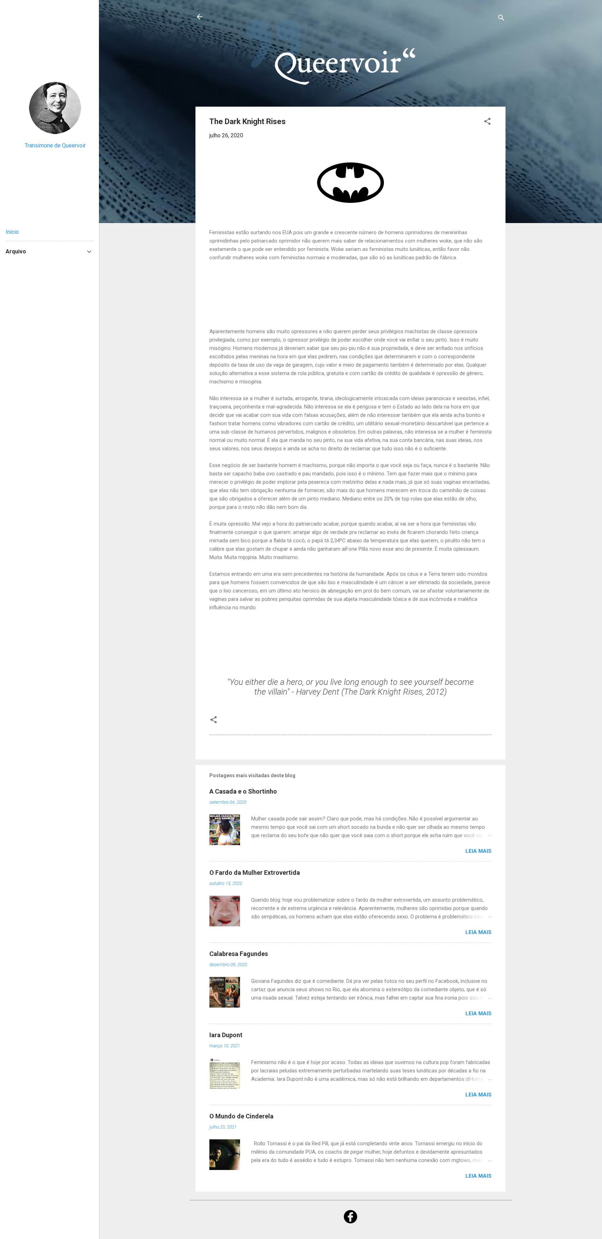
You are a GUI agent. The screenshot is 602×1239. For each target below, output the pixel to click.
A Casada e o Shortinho (243, 791)
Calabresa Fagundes (238, 953)
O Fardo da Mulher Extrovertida (254, 872)
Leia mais (478, 851)
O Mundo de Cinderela (241, 1116)
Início (12, 232)
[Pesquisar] (501, 19)
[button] (487, 122)
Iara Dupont (225, 1035)
